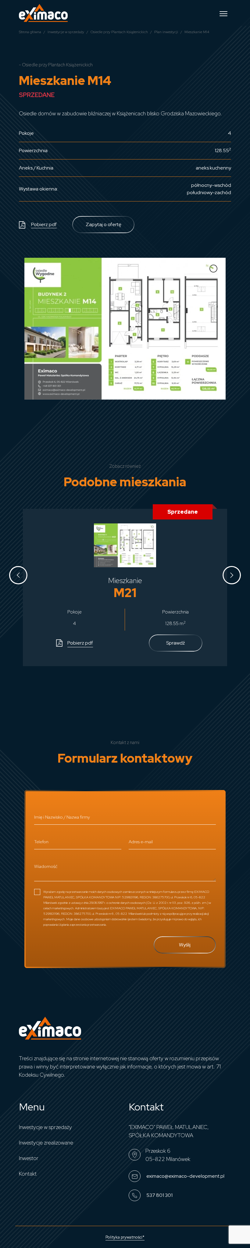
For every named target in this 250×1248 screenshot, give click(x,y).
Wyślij (185, 945)
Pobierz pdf (44, 224)
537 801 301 (159, 1195)
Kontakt (28, 1173)
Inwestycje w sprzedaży (66, 32)
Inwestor (28, 1158)
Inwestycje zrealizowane (46, 1142)
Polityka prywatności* (125, 1237)
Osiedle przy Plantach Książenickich (119, 32)
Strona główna (30, 32)
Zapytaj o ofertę (103, 224)
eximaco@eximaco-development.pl (184, 1176)
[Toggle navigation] (223, 13)
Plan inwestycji (166, 32)
